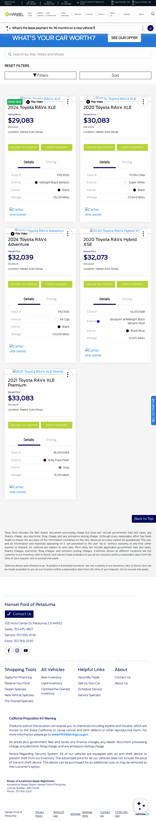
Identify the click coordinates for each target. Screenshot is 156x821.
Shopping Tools (20, 669)
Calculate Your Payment (23, 147)
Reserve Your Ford (17, 683)
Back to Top (143, 519)
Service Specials (89, 695)
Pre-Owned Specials (19, 701)
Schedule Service (90, 689)
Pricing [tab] (51, 162)
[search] (152, 14)
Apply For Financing (18, 677)
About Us (121, 683)
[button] (34, 102)
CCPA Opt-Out (121, 814)
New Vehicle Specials (19, 695)
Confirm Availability (56, 147)
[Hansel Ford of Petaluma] (16, 14)
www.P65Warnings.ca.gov (70, 734)
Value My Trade (88, 677)
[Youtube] (26, 651)
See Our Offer (124, 38)
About (121, 669)
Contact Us (21, 614)
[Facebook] (9, 651)
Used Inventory (51, 683)
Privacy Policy (39, 814)
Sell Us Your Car (89, 683)
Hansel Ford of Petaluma (13, 814)
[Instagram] (17, 651)
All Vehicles (53, 669)
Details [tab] (29, 162)
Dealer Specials (15, 689)
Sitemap (75, 813)
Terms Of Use (58, 814)
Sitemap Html (87, 814)
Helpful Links (91, 669)
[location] (77, 3)
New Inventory (51, 677)
